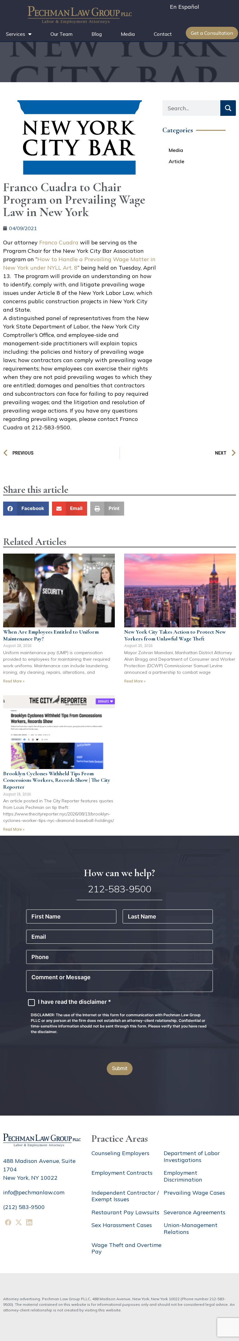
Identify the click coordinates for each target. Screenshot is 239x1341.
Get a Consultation (212, 33)
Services (15, 34)
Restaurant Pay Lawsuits (125, 1212)
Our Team (61, 34)
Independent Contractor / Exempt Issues (125, 1196)
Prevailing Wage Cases (194, 1192)
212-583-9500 (119, 889)
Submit (119, 1068)
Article (176, 161)
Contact (163, 34)
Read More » (14, 681)
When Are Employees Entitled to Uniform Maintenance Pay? (51, 635)
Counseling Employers (120, 1153)
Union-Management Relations (191, 1228)
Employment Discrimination (183, 1176)
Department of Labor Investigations (192, 1157)
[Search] (228, 108)
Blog (96, 34)
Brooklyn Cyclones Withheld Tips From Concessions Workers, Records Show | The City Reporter (56, 780)
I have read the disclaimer (74, 1002)
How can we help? (119, 873)
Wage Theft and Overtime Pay (126, 1248)
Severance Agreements (194, 1212)
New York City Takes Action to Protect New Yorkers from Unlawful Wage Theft (175, 635)
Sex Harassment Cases (121, 1225)
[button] (26, 509)
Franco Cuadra (58, 242)
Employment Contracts (121, 1172)
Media (128, 34)
